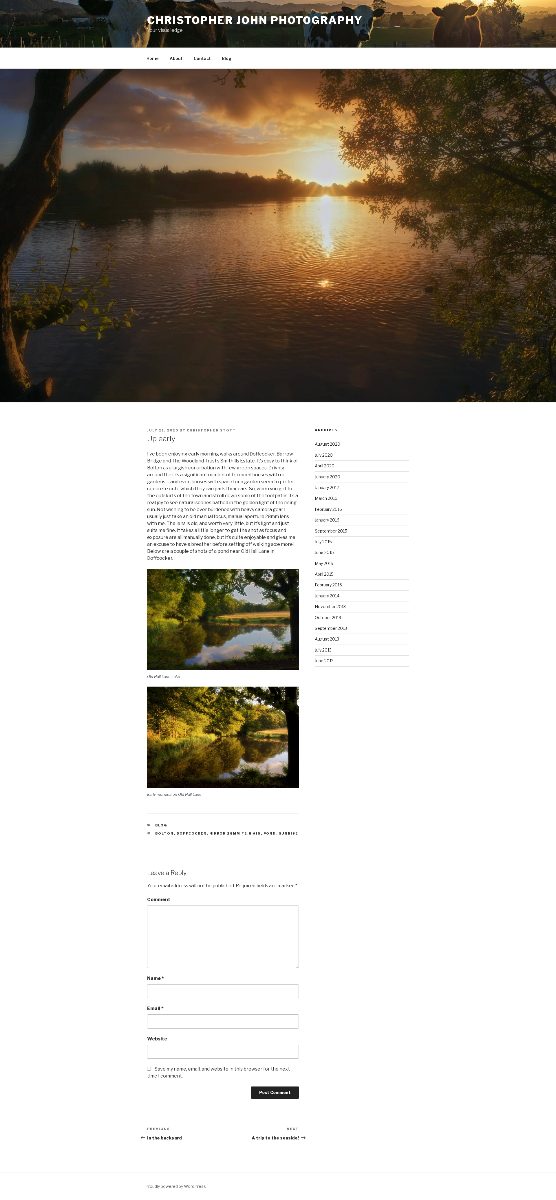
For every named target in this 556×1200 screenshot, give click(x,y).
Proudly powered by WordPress (175, 1186)
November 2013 (330, 606)
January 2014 (327, 595)
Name (155, 978)
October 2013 (328, 617)
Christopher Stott (211, 430)
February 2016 (328, 509)
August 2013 (327, 638)
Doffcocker (192, 833)
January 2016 (327, 519)
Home (153, 58)
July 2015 (323, 541)
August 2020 (327, 444)
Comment (158, 899)
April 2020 (324, 465)
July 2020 (324, 455)
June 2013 (324, 660)
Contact (202, 58)
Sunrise (289, 833)
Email (155, 1008)
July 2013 (323, 649)
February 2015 (328, 584)
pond (270, 833)
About (176, 58)
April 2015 (324, 574)
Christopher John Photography (255, 20)
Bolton (164, 833)
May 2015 (324, 563)
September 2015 (331, 530)
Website (157, 1039)
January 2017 (327, 487)
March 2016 (326, 498)
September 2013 (331, 628)
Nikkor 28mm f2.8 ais (235, 833)
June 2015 (324, 552)
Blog (226, 58)
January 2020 (327, 476)
